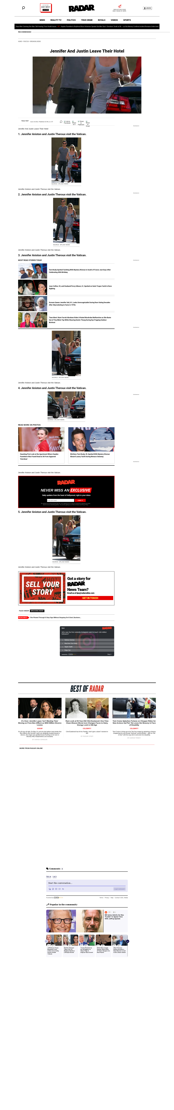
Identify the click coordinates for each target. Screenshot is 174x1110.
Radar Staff (25, 121)
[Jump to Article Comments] (61, 122)
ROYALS (101, 20)
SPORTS (127, 20)
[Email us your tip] (46, 12)
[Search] (23, 9)
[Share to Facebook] (67, 122)
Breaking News (35, 41)
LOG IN (148, 8)
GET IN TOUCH (90, 598)
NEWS (42, 20)
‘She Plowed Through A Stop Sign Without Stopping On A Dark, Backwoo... (55, 617)
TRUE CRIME (87, 20)
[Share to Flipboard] (81, 122)
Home (20, 41)
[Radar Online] (81, 8)
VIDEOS (114, 20)
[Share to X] (74, 122)
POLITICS (71, 20)
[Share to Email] (88, 122)
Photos (26, 41)
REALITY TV (55, 20)
